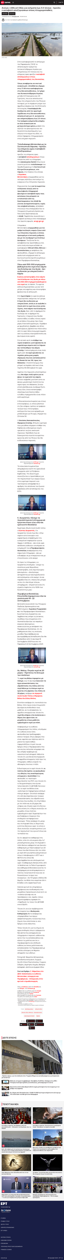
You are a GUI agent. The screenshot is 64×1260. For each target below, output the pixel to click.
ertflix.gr (35, 462)
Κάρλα (38, 1016)
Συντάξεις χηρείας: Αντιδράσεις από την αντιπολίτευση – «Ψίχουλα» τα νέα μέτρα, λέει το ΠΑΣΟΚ (16, 1127)
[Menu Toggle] (13, 2)
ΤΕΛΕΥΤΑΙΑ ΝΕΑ (10, 1104)
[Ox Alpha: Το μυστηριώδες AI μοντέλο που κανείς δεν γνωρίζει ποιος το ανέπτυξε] (47, 1162)
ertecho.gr (37, 463)
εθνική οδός (38, 1009)
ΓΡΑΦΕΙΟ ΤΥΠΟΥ (5, 1221)
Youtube (38, 995)
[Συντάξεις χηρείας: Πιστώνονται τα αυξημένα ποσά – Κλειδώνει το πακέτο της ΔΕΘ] (47, 1115)
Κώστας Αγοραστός (27, 530)
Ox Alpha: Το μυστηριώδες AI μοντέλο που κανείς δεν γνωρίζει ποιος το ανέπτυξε (47, 1173)
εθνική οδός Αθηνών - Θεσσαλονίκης (32, 1012)
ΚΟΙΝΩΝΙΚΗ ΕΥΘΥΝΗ (6, 1240)
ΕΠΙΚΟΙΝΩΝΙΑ (4, 1243)
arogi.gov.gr (39, 221)
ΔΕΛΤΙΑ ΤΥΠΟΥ (5, 1224)
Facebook (36, 992)
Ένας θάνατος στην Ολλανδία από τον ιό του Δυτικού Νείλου (15, 1173)
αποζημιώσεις (29, 1009)
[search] (54, 2)
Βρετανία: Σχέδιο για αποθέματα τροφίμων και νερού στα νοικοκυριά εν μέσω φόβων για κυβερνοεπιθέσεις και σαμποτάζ (47, 1149)
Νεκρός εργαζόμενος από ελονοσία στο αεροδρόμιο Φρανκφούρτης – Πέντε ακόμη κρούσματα (45, 1196)
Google (39, 991)
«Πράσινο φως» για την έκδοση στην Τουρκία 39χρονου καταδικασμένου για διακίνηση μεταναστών (30, 1076)
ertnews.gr (31, 1001)
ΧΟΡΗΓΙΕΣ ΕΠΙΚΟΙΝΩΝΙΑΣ (7, 1227)
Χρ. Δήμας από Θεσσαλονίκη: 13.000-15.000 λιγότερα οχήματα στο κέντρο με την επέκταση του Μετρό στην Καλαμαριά (35, 1093)
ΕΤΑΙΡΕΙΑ (3, 1218)
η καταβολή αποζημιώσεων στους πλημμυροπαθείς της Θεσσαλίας (31, 76)
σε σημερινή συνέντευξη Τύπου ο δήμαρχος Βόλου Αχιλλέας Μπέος (29, 695)
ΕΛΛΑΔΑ (12, 13)
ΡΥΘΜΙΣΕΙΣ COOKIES (6, 1249)
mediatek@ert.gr (5, 1207)
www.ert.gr (4, 1258)
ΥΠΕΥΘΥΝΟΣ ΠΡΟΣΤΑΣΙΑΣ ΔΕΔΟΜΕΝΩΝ (11, 1246)
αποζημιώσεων (33, 157)
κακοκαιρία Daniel (29, 1016)
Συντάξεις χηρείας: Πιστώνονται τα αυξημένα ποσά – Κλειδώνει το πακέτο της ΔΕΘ (47, 1126)
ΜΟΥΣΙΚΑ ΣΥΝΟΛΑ (6, 1237)
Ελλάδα (36, 987)
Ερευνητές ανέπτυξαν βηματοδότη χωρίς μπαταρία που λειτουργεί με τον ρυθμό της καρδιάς (35, 1087)
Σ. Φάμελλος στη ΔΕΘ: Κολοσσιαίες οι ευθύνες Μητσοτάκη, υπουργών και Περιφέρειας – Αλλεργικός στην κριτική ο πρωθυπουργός (30, 976)
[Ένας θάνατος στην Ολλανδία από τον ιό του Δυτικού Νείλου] (16, 1162)
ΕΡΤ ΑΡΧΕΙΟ (4, 1230)
